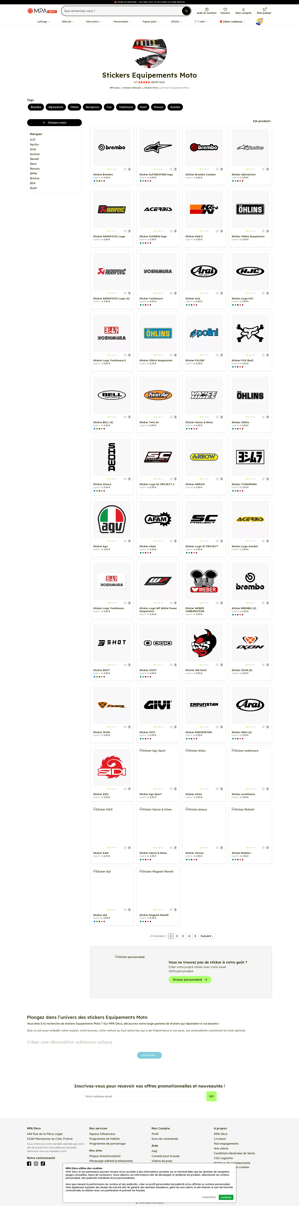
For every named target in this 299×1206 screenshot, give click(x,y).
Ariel (33, 149)
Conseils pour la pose (166, 1156)
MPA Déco (221, 1134)
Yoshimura (126, 107)
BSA (32, 183)
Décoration (92, 21)
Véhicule (67, 21)
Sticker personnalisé (187, 979)
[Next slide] (129, 169)
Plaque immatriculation (105, 1156)
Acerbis (175, 107)
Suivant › (207, 936)
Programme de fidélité (104, 1138)
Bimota (35, 168)
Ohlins (74, 107)
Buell (33, 188)
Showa (158, 107)
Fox (109, 107)
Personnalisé (121, 21)
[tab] (108, 169)
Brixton (34, 178)
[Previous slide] (125, 169)
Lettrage (42, 21)
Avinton (35, 154)
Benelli (34, 159)
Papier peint (150, 21)
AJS (32, 139)
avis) (149, 82)
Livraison (220, 1138)
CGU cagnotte (223, 1158)
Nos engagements (226, 1143)
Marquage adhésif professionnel (111, 1161)
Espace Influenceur (102, 1134)
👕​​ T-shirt (200, 21)
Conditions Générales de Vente (234, 1153)
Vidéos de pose (162, 1161)
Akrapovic (92, 107)
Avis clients (221, 1148)
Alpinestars (55, 107)
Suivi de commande (165, 1138)
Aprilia (34, 144)
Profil (155, 1134)
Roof (143, 107)
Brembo (36, 107)
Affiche (175, 21)
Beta (33, 164)
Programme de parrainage (107, 1143)
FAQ (154, 1151)
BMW (33, 173)
